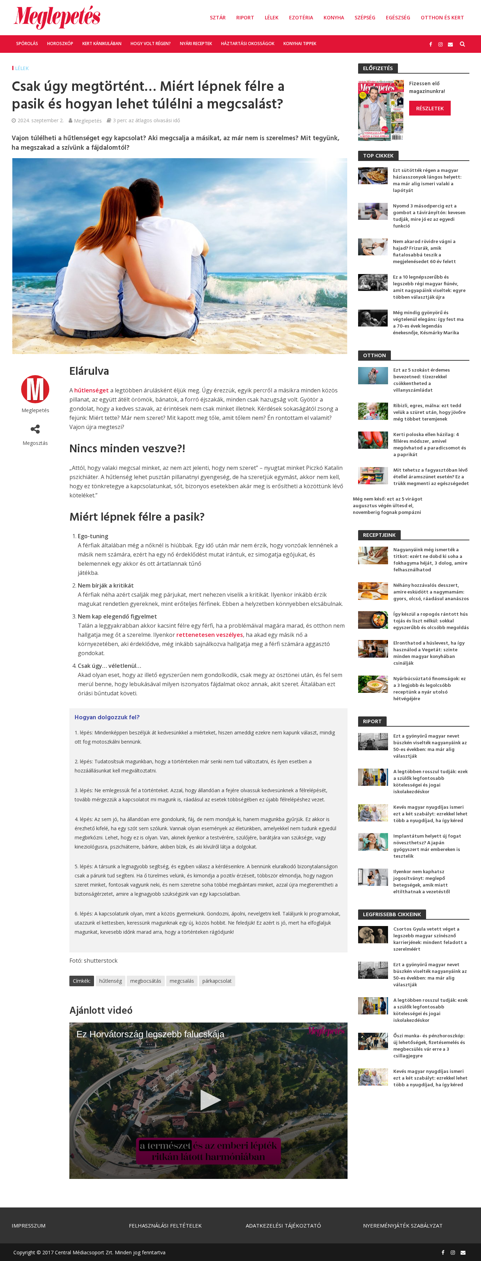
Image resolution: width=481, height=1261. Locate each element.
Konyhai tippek (299, 43)
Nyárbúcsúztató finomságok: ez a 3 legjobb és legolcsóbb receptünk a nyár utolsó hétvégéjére (429, 689)
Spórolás (27, 43)
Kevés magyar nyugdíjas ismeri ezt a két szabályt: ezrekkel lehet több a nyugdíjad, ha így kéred (430, 814)
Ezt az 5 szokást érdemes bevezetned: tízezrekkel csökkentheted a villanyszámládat (421, 380)
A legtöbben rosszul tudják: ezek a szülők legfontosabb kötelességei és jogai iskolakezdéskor (430, 782)
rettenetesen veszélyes (209, 635)
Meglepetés (88, 120)
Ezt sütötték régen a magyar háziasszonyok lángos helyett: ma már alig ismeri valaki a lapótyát (427, 180)
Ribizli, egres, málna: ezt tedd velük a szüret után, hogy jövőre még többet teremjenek (429, 413)
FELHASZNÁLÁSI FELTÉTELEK (165, 1225)
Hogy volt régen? (151, 43)
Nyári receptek (196, 43)
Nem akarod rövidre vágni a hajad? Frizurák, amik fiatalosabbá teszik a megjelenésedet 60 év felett (424, 251)
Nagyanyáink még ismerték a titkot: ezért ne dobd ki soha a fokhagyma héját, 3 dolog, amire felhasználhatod (430, 560)
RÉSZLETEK (430, 108)
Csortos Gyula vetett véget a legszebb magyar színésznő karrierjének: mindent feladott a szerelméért (430, 939)
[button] (208, 1100)
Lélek (272, 17)
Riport (245, 17)
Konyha (334, 17)
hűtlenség (110, 980)
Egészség (398, 17)
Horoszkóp (60, 43)
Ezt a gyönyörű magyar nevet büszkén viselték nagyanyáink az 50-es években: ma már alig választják (430, 746)
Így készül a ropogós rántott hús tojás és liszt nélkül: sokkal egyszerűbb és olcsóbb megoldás (431, 621)
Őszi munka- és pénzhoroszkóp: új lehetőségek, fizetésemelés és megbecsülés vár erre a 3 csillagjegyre (429, 1046)
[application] (208, 1101)
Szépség (365, 17)
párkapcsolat (217, 980)
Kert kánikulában (101, 43)
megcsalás (182, 980)
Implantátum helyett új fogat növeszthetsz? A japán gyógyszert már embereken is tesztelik (427, 846)
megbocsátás (145, 980)
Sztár (218, 17)
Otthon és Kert (442, 17)
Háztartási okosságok (247, 43)
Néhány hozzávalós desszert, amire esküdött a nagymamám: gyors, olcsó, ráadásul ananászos (431, 592)
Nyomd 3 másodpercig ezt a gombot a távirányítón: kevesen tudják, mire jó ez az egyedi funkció (429, 216)
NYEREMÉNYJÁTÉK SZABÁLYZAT (403, 1225)
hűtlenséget (91, 390)
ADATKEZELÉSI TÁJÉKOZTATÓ (283, 1225)
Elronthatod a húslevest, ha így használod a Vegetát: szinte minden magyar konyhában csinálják (428, 653)
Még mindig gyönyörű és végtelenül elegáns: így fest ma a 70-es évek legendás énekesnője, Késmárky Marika (428, 323)
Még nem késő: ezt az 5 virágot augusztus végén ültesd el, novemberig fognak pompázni (388, 506)
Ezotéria (301, 17)
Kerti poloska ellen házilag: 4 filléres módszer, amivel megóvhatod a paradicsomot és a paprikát (429, 444)
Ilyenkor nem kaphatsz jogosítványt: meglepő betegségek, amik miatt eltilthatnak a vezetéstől (421, 882)
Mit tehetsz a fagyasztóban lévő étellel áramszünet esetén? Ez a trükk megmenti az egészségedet (431, 477)
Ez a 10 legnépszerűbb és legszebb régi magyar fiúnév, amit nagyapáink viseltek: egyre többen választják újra (429, 287)
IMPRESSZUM (28, 1225)
